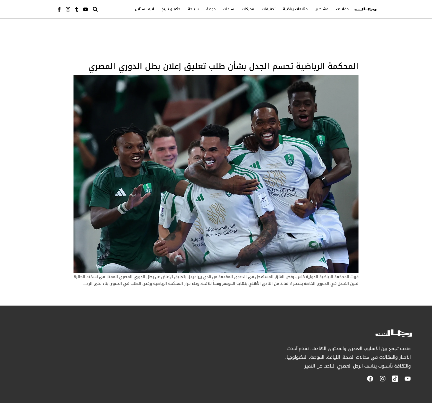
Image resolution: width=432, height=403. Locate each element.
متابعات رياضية (295, 9)
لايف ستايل (144, 9)
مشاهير (321, 9)
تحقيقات (269, 9)
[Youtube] (85, 9)
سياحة (193, 9)
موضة (211, 9)
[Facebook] (370, 379)
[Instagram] (68, 9)
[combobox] (106, 9)
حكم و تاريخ (171, 9)
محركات (248, 9)
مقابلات (342, 9)
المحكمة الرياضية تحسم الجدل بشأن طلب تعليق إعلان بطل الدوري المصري (223, 66)
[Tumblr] (76, 9)
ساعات (228, 9)
